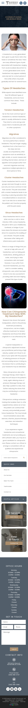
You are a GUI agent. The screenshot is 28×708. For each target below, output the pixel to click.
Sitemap (22, 701)
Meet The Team (9, 481)
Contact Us (7, 492)
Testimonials (8, 486)
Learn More (14, 517)
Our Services (8, 475)
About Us (6, 470)
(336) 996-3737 (14, 675)
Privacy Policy (15, 701)
